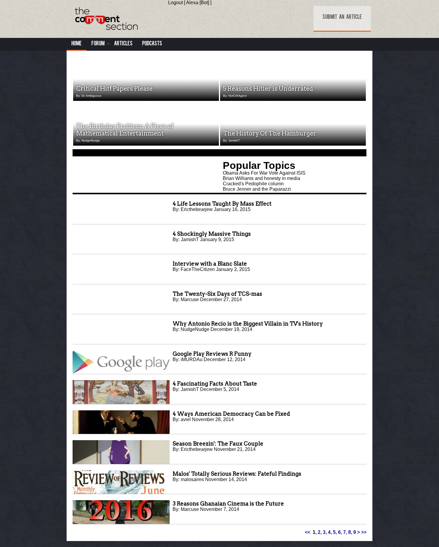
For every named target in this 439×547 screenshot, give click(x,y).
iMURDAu (191, 359)
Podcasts (152, 43)
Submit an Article (342, 17)
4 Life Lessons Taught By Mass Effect (222, 204)
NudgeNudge (195, 329)
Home (76, 43)
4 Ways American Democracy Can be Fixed (231, 414)
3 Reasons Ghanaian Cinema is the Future (228, 503)
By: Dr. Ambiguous (88, 95)
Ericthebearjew (197, 209)
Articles (123, 43)
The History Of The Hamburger (269, 133)
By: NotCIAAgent (235, 95)
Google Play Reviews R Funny (212, 354)
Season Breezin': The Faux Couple (218, 443)
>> (363, 532)
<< (307, 532)
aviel (186, 419)
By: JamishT (231, 140)
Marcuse (190, 299)
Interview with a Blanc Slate (210, 264)
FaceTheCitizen (198, 269)
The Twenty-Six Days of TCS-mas (217, 294)
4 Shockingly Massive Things (212, 234)
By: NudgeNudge (88, 140)
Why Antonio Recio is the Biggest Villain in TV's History (248, 324)
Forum (98, 43)
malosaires (192, 479)
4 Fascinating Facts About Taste (215, 383)
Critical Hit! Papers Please (114, 88)
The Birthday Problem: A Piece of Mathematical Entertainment (125, 129)
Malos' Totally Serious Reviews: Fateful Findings (237, 474)
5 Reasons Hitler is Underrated (268, 88)
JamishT (190, 239)
